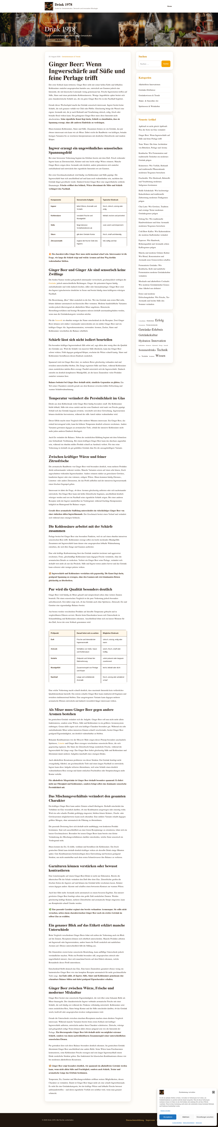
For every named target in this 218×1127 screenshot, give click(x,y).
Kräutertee (148, 345)
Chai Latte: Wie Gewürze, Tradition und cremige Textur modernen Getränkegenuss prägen (153, 210)
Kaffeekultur (142, 345)
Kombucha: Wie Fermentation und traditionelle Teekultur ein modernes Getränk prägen (153, 156)
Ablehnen (185, 1117)
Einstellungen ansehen (205, 1117)
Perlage (161, 345)
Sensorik (58, 320)
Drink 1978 (63, 4)
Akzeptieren (167, 1117)
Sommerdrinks (147, 350)
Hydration (144, 341)
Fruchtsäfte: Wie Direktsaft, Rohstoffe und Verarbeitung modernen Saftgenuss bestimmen (154, 181)
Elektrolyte (150, 321)
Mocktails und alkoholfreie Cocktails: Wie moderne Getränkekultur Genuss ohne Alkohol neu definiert (154, 285)
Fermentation (142, 325)
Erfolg (159, 320)
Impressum (199, 1122)
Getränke (52, 283)
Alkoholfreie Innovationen (149, 84)
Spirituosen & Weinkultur (149, 106)
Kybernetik (155, 345)
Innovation (158, 340)
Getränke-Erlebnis (151, 329)
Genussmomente (152, 325)
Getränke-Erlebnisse (147, 89)
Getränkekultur (148, 335)
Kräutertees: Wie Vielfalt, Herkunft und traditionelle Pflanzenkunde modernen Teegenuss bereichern (153, 169)
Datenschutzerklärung (189, 1122)
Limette (61, 743)
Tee (139, 356)
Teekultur (145, 356)
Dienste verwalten (165, 1110)
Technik (162, 349)
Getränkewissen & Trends (71, 57)
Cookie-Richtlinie (177, 1122)
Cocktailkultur (142, 321)
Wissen (160, 355)
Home (169, 6)
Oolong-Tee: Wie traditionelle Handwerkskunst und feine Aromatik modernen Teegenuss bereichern (154, 222)
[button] (213, 1092)
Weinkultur (151, 356)
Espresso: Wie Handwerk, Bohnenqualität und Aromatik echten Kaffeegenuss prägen (154, 244)
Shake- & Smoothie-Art (148, 100)
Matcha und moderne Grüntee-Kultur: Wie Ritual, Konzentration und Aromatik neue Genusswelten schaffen (154, 256)
